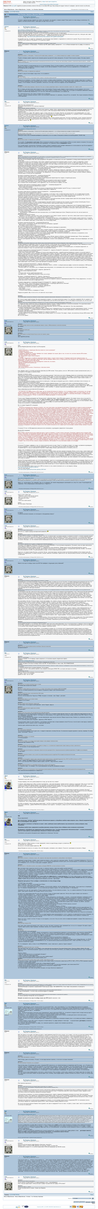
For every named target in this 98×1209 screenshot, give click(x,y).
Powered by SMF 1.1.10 (41, 1206)
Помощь (45, 4)
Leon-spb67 (14, 5)
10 (18, 11)
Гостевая (29, 9)
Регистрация (55, 4)
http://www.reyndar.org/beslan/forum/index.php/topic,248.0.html (32, 469)
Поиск (48, 4)
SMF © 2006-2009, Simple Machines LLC (53, 1206)
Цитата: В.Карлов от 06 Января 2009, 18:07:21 (27, 1114)
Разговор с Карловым (38, 9)
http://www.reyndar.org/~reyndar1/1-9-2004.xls (28, 467)
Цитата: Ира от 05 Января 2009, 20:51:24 (26, 478)
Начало (41, 4)
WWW (6, 790)
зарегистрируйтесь (52, 1)
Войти (51, 4)
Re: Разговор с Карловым (29, 16)
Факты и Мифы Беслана (9, 9)
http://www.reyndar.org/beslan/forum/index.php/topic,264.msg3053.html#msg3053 (45, 36)
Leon (6, 320)
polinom (7, 26)
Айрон (6, 775)
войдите (44, 1)
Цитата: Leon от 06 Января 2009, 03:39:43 (26, 660)
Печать (92, 11)
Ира (5, 101)
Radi (6, 1003)
